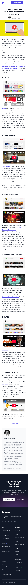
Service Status (18, 567)
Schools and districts (6, 571)
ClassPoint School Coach (20, 537)
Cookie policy (18, 564)
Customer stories (5, 566)
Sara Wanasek (11, 438)
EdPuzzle (5, 384)
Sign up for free (9, 499)
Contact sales (21, 499)
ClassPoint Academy (19, 544)
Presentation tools (5, 535)
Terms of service (18, 562)
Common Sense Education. (10, 297)
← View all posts (14, 423)
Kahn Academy (7, 166)
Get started (4, 561)
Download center (5, 558)
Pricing (16, 554)
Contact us (17, 556)
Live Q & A (5, 541)
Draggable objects (6, 551)
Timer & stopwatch (6, 546)
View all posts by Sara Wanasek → (12, 468)
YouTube (3, 569)
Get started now (17, 2)
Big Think (5, 350)
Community (17, 530)
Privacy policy (18, 559)
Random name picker (6, 549)
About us (17, 551)
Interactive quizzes (6, 530)
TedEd (4, 108)
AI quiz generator (5, 538)
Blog (3, 564)
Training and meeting (6, 574)
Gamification (4, 533)
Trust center (17, 570)
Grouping (4, 543)
